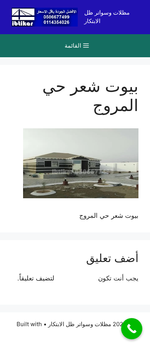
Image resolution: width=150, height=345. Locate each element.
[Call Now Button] (131, 328)
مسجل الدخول (76, 278)
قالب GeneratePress (75, 332)
